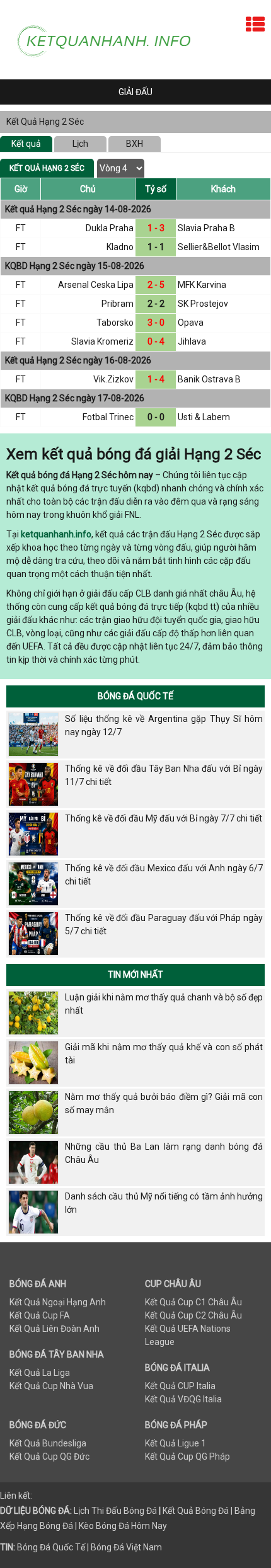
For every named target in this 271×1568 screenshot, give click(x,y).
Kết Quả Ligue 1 (175, 1443)
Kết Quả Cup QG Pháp (187, 1456)
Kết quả (26, 144)
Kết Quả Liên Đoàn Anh (54, 1329)
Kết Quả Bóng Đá (196, 1511)
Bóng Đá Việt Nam (126, 1547)
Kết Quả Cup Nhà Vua (51, 1386)
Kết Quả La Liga (39, 1373)
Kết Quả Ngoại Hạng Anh (57, 1302)
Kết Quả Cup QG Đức (49, 1456)
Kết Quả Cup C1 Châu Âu (193, 1302)
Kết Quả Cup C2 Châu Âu (193, 1315)
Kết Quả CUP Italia (180, 1386)
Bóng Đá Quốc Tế (135, 696)
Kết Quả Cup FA (39, 1315)
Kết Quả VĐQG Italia (183, 1399)
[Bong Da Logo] (109, 39)
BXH (134, 144)
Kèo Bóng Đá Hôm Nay (123, 1526)
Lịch (80, 144)
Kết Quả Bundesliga (47, 1443)
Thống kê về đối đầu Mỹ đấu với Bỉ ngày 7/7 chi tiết (163, 818)
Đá (150, 1511)
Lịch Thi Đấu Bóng (109, 1511)
